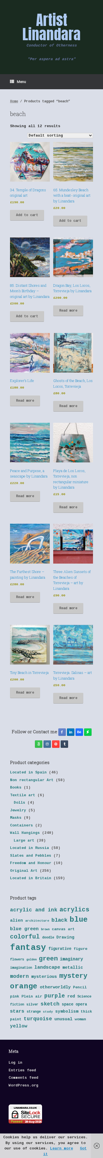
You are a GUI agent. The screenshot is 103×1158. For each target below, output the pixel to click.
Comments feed (23, 1078)
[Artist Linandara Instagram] (47, 744)
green (48, 958)
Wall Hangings (25, 833)
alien (16, 920)
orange (23, 986)
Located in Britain (30, 878)
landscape (47, 967)
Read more (68, 311)
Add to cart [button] (27, 215)
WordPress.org (23, 1085)
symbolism (66, 1011)
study (48, 1011)
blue (79, 919)
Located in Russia (29, 848)
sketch (50, 1004)
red (71, 996)
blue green (24, 929)
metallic (72, 967)
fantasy (28, 947)
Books (15, 787)
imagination (21, 968)
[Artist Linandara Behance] (79, 732)
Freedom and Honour (30, 863)
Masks (15, 818)
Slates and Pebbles (30, 856)
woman (80, 1019)
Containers (21, 825)
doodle (48, 938)
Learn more (61, 1148)
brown (45, 929)
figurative (59, 949)
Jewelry (18, 810)
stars (17, 1011)
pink (14, 996)
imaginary (71, 959)
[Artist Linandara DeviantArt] (88, 732)
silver (32, 1005)
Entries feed (22, 1070)
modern (19, 976)
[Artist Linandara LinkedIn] (70, 732)
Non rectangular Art (32, 780)
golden (31, 959)
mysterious (44, 976)
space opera (74, 1004)
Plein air (31, 996)
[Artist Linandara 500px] (38, 744)
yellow (18, 1026)
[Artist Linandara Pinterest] (56, 744)
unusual (63, 1019)
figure (80, 949)
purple (54, 996)
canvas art (63, 929)
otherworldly (55, 987)
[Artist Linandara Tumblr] (64, 744)
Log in (15, 1063)
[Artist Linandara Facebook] (62, 732)
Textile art (22, 795)
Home (14, 101)
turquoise (38, 1019)
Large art (24, 840)
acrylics (74, 909)
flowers (17, 960)
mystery (73, 976)
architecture (37, 921)
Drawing (65, 937)
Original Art (23, 871)
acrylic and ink (33, 910)
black (59, 920)
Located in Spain (28, 772)
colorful (25, 936)
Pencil (80, 987)
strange (34, 1012)
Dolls (19, 803)
